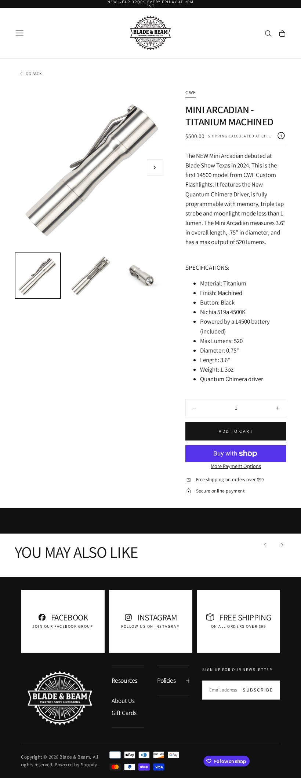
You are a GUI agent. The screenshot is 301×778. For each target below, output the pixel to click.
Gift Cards (124, 713)
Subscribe (258, 690)
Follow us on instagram (150, 626)
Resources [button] (124, 680)
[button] (19, 33)
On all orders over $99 (238, 626)
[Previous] (265, 545)
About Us (123, 701)
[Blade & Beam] (60, 698)
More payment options (236, 465)
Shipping (218, 136)
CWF (190, 92)
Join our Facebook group (62, 626)
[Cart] (282, 33)
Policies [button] (166, 680)
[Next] (281, 545)
